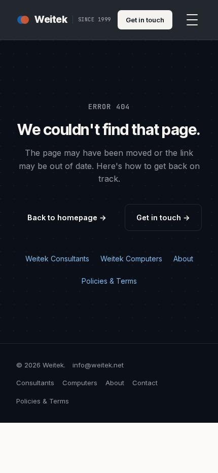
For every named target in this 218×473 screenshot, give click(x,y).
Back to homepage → (66, 217)
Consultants (35, 383)
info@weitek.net (98, 365)
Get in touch (145, 20)
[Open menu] (192, 19)
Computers (79, 383)
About (183, 258)
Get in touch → (163, 217)
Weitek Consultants (57, 258)
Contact (145, 383)
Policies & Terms (109, 281)
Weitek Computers (131, 258)
